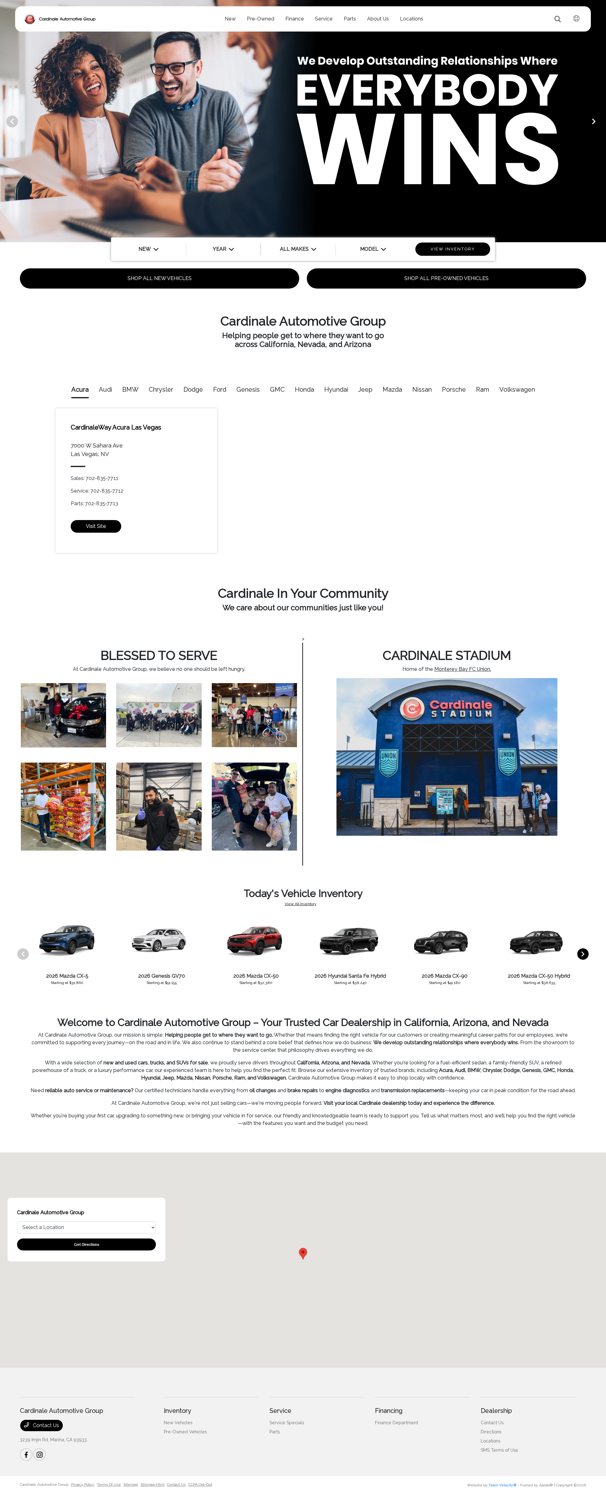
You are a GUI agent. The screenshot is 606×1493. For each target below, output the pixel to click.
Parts (275, 1431)
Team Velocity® (503, 1485)
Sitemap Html (152, 1484)
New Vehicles (178, 1422)
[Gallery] (303, 121)
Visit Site (96, 526)
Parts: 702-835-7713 (94, 503)
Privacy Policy (82, 1484)
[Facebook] (26, 1454)
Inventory (177, 1410)
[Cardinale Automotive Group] (60, 19)
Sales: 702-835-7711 (94, 478)
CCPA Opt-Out (200, 1484)
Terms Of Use (109, 1484)
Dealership (496, 1410)
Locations (490, 1440)
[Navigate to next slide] (601, 121)
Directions (491, 1431)
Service (280, 1410)
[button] (303, 1254)
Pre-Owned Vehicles (185, 1431)
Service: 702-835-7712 (97, 491)
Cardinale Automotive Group (44, 1484)
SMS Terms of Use (499, 1450)
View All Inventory (301, 904)
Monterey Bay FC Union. (462, 669)
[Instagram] (39, 1454)
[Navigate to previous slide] (4, 121)
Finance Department (396, 1422)
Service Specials (287, 1422)
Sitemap (130, 1484)
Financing (388, 1410)
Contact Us (45, 1425)
